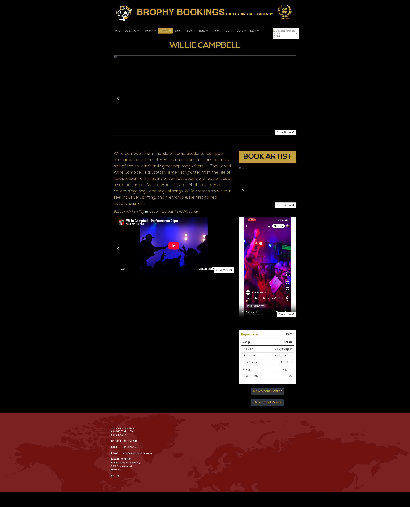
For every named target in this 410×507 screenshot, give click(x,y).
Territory (148, 31)
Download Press (267, 402)
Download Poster (267, 391)
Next (292, 98)
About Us (130, 31)
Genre (164, 30)
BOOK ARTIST (267, 157)
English (277, 36)
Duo (189, 31)
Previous (118, 98)
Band (202, 31)
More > (290, 334)
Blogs (240, 31)
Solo (177, 31)
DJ (228, 31)
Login (253, 31)
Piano (216, 31)
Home (117, 31)
